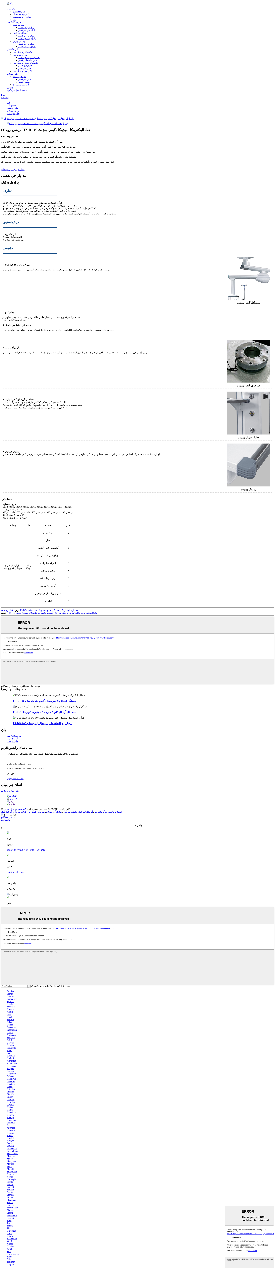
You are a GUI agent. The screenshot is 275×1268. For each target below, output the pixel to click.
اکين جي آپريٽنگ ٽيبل (22, 71)
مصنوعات (11, 105)
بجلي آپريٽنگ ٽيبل (21, 55)
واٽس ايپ (5, 820)
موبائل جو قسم (20, 33)
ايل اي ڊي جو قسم (27, 30)
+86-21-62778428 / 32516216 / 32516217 (26, 850)
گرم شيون (21, 809)
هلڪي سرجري (70, 812)
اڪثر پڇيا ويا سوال (21, 14)
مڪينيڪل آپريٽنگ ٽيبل (23, 52)
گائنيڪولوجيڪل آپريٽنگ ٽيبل (26, 63)
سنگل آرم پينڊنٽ (54, 812)
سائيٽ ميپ (8, 809)
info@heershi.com (15, 778)
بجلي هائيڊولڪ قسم (27, 60)
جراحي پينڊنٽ (19, 76)
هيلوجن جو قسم (26, 27)
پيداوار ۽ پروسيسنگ (22, 17)
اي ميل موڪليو (8, 817)
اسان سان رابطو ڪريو (17, 90)
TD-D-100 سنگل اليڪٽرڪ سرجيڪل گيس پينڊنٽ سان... (44, 700)
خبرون (10, 87)
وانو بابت (11, 8)
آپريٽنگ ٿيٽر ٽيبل (85, 812)
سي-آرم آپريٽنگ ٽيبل (10, 812)
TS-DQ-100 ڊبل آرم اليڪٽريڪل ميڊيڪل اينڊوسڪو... (42, 723)
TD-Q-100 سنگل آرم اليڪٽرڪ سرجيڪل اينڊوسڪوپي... (44, 712)
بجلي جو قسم (24, 68)
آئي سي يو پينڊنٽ (21, 84)
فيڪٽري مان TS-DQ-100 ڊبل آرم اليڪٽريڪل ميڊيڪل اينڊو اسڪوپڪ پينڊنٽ (39, 610)
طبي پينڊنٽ (12, 74)
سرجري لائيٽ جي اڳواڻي (33, 812)
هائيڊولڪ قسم (25, 65)
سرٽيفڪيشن (19, 11)
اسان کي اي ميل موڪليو (12, 169)
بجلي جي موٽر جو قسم (29, 57)
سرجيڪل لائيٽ (14, 22)
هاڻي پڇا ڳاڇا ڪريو (10, 791)
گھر (8, 102)
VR (14, 19)
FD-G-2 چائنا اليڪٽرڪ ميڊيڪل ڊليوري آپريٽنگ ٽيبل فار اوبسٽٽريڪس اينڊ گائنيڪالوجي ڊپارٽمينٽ (52, 613)
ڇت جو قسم (19, 25)
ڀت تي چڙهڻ (19, 41)
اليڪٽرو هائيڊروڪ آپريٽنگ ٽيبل (108, 812)
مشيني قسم (24, 82)
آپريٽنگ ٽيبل (12, 49)
